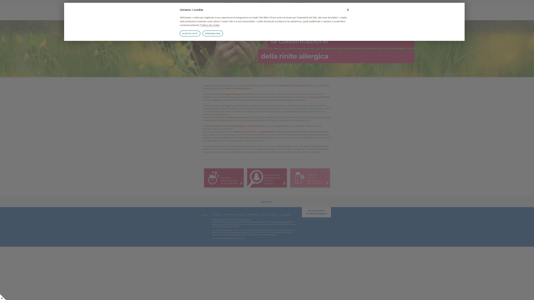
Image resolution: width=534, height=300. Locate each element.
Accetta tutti (190, 34)
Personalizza (213, 34)
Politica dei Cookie (210, 25)
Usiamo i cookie (191, 10)
